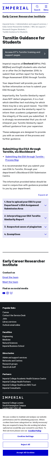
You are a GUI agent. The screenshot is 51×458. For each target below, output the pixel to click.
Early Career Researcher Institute (24, 16)
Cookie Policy (34, 431)
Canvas (6, 312)
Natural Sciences (10, 343)
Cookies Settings (25, 436)
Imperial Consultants (12, 388)
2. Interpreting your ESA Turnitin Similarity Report (22, 218)
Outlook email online (11, 325)
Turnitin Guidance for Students (15, 32)
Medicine (6, 339)
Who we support (38, 27)
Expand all (43, 195)
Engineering (8, 336)
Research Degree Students (14, 29)
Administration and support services (31, 24)
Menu (46, 10)
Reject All (25, 444)
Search (37, 10)
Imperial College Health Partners (17, 381)
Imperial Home (9, 24)
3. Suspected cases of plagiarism (23, 226)
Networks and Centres (12, 360)
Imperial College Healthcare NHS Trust (19, 385)
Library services (9, 322)
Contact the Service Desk (14, 315)
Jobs (5, 318)
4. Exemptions (12, 234)
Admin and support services (15, 357)
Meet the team (10, 282)
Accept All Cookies (25, 453)
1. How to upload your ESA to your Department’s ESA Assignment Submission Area (22, 205)
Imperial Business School (13, 346)
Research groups (10, 364)
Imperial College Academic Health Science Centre (24, 378)
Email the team (10, 277)
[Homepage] (17, 8)
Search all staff (9, 367)
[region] (25, 433)
